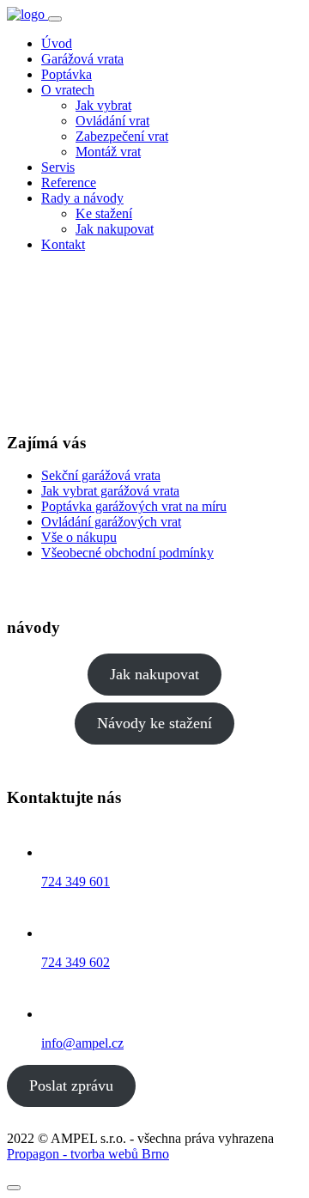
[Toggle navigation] (55, 18)
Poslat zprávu (71, 1085)
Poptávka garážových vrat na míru (134, 506)
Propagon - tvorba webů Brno (88, 1153)
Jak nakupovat (154, 674)
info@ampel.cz (82, 1043)
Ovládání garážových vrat (111, 521)
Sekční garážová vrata (101, 475)
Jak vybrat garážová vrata (110, 490)
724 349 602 (75, 962)
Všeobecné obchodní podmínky (127, 552)
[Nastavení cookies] (14, 1187)
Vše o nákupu (79, 537)
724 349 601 (75, 881)
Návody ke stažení (154, 723)
